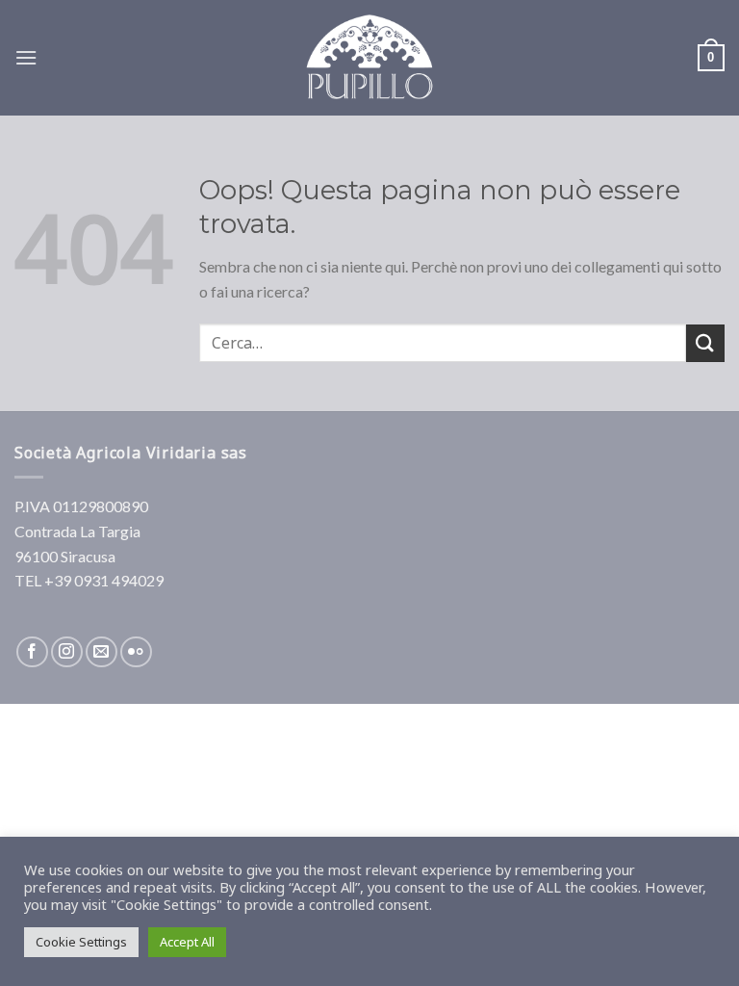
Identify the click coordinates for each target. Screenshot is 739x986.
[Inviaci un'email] (101, 652)
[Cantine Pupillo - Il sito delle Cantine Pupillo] (369, 58)
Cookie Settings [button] (81, 941)
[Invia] (705, 343)
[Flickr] (136, 652)
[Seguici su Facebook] (32, 652)
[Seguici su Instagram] (67, 652)
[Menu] (26, 57)
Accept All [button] (187, 941)
